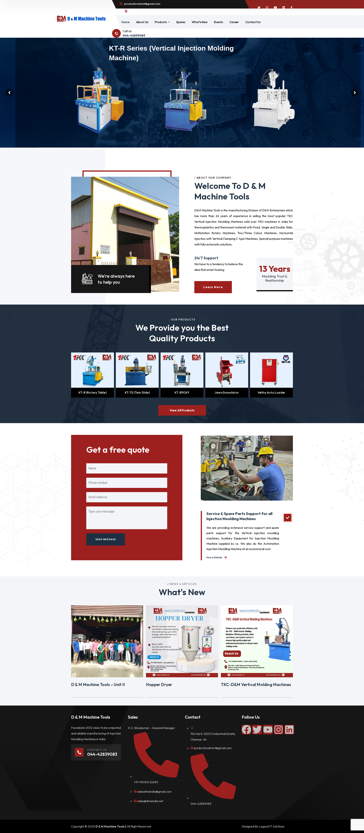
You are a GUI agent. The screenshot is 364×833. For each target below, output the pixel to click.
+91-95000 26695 (146, 782)
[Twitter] (257, 729)
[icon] (259, 7)
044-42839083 (201, 804)
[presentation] (66, 375)
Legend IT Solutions (271, 826)
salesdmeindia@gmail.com (154, 791)
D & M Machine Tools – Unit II (98, 684)
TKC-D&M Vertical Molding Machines (256, 684)
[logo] (81, 18)
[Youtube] (268, 729)
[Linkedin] (289, 729)
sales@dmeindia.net (150, 801)
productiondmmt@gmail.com (213, 748)
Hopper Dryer (159, 684)
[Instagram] (278, 729)
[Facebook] (246, 729)
